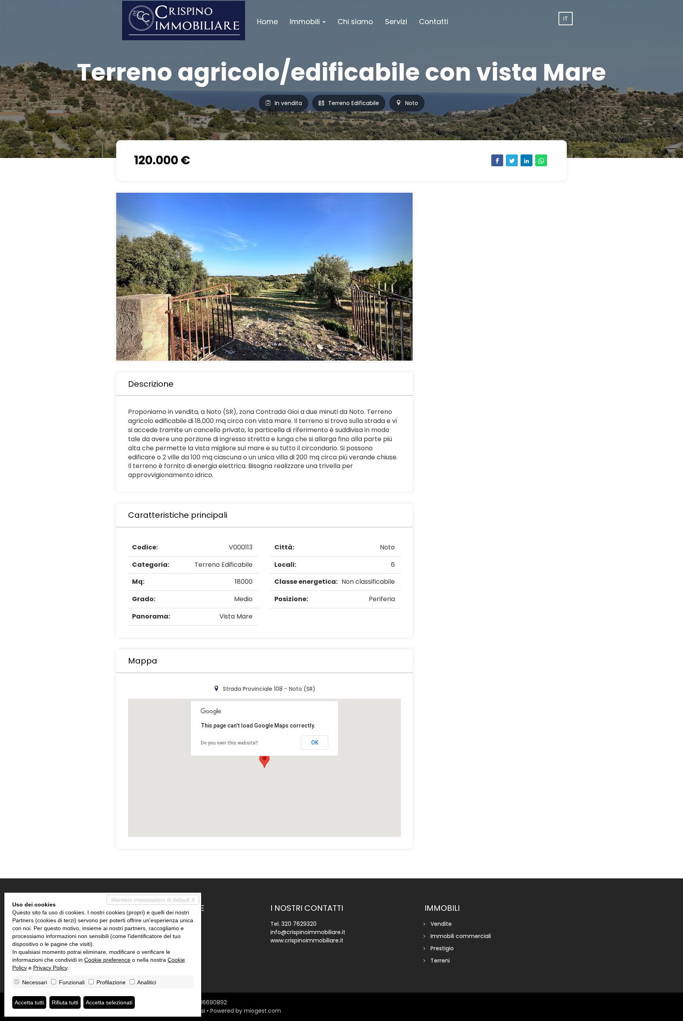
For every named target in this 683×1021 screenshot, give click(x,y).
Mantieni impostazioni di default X (153, 900)
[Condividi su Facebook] (497, 160)
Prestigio (442, 948)
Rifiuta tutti (65, 1002)
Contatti (433, 21)
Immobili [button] (306, 21)
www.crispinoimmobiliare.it (306, 940)
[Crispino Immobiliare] (183, 20)
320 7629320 (299, 924)
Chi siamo (355, 21)
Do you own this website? (229, 743)
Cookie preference (107, 960)
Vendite (441, 924)
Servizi (396, 21)
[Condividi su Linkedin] (526, 160)
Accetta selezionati (109, 1002)
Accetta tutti (29, 1002)
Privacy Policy (50, 968)
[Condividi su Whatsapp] (541, 160)
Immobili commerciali (460, 936)
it (565, 19)
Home (267, 21)
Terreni (440, 961)
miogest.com (262, 1011)
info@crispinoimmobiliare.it (307, 932)
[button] (138, 277)
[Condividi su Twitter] (512, 160)
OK (315, 742)
